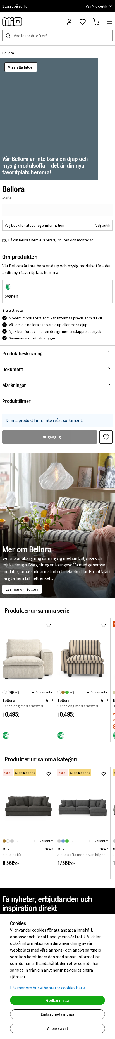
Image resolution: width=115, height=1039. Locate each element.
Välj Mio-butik (96, 6)
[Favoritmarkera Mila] (48, 773)
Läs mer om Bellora (22, 589)
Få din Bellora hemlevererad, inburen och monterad (51, 240)
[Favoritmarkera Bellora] (106, 437)
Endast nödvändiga (57, 1014)
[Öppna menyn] (109, 21)
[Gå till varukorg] (96, 21)
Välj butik (102, 225)
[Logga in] (69, 21)
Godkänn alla (57, 1000)
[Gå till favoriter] (82, 21)
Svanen (11, 296)
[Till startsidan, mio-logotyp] (12, 21)
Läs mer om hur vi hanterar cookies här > (48, 988)
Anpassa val (57, 1028)
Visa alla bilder (21, 67)
